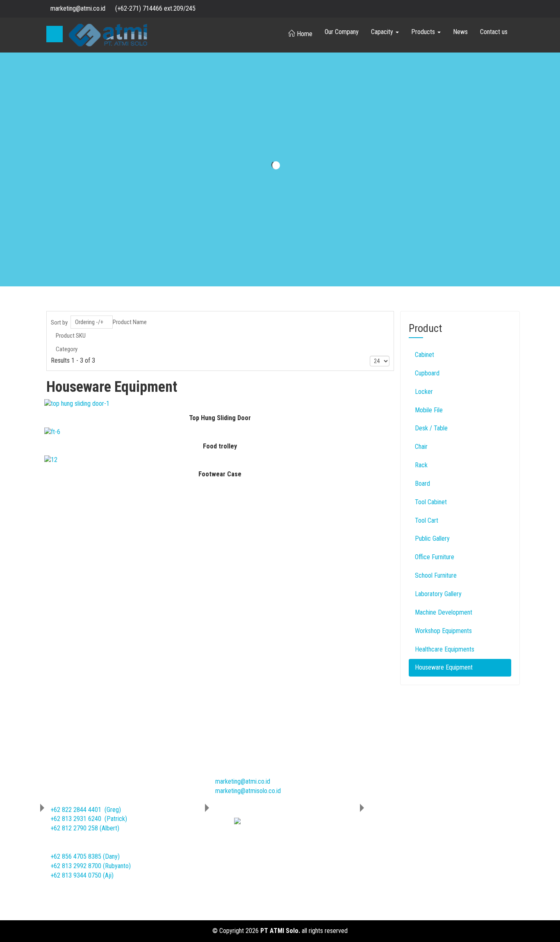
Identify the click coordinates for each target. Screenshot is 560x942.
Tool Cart (426, 520)
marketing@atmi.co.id (242, 781)
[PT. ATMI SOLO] (108, 35)
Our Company (342, 32)
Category (66, 349)
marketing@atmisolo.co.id (248, 791)
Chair (421, 446)
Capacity (383, 32)
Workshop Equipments (443, 631)
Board (422, 483)
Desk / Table (431, 428)
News (460, 32)
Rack (421, 465)
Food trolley (220, 446)
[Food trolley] (52, 432)
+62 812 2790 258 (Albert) (84, 828)
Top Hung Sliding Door (220, 418)
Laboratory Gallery (438, 594)
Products (424, 32)
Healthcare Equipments (444, 649)
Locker (424, 392)
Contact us (494, 32)
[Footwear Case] (50, 460)
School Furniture (436, 575)
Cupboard (427, 373)
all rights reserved (325, 931)
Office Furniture (434, 557)
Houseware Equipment (444, 667)
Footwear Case (219, 474)
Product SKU (71, 335)
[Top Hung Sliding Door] (76, 403)
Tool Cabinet (431, 502)
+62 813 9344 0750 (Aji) (82, 875)
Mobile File (429, 410)
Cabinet (424, 355)
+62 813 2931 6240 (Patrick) (88, 819)
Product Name (130, 322)
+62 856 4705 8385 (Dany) (85, 856)
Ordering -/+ (89, 322)
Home (304, 34)
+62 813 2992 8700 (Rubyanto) (90, 866)
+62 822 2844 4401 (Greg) (85, 810)
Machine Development (443, 612)
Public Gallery (432, 538)
